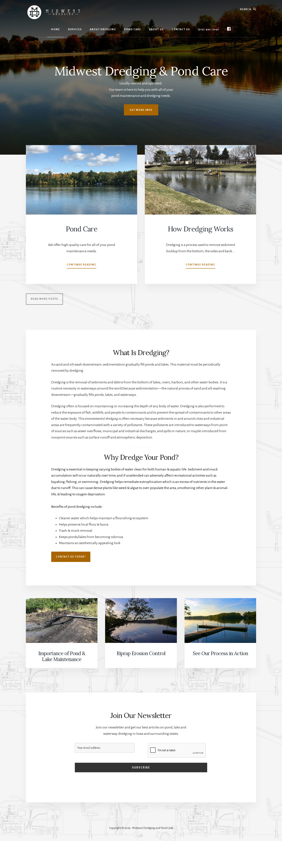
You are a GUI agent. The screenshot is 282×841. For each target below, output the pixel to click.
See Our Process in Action (220, 653)
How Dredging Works (200, 229)
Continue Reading (81, 266)
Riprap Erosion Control (141, 653)
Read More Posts (44, 299)
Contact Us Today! (71, 556)
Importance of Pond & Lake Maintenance (61, 656)
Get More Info (141, 110)
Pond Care (81, 229)
